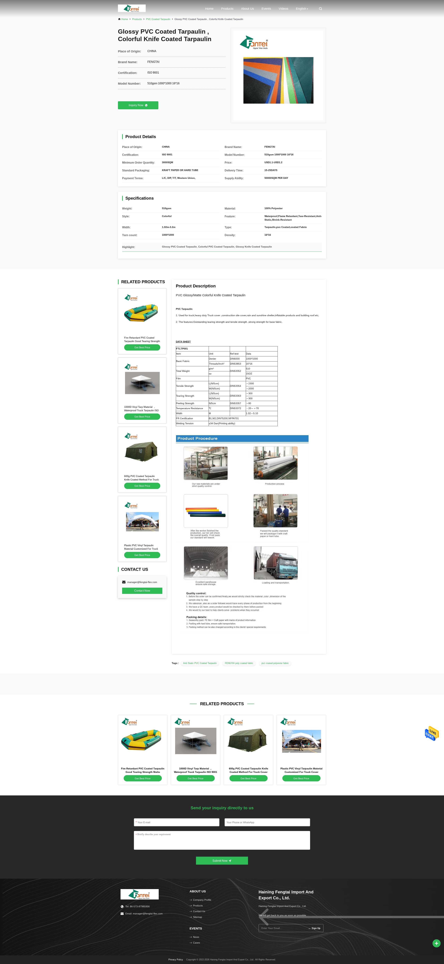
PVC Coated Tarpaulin (158, 19)
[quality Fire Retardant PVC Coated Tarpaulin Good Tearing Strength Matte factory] (142, 312)
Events (266, 8)
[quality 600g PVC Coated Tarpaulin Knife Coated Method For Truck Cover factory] (142, 451)
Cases (196, 942)
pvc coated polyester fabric (275, 663)
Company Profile (202, 899)
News (196, 937)
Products (227, 8)
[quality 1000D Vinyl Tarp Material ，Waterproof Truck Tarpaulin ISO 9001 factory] (142, 382)
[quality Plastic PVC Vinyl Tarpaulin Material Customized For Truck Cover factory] (142, 520)
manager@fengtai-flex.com (142, 582)
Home (209, 8)
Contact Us (199, 911)
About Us (247, 8)
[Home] (140, 894)
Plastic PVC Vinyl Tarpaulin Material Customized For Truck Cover (141, 549)
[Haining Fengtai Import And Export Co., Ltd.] (132, 9)
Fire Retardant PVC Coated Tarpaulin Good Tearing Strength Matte (142, 341)
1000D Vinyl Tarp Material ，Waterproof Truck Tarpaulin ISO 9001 (141, 410)
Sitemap (197, 917)
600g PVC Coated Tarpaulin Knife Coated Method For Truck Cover (141, 479)
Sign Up (314, 928)
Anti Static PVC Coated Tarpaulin (200, 663)
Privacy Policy (175, 959)
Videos (283, 8)
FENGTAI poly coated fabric (239, 663)
